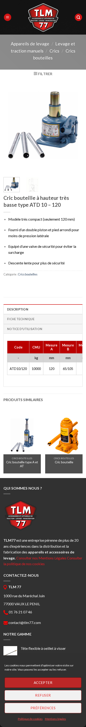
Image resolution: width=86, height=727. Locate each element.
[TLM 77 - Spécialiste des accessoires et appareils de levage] (43, 17)
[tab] (43, 309)
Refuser (43, 695)
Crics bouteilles (27, 274)
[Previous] (11, 126)
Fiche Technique (20, 319)
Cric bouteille (64, 462)
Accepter (43, 682)
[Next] (75, 126)
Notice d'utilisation (24, 329)
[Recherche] (78, 17)
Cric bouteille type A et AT (22, 464)
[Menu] (7, 17)
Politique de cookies (30, 719)
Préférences (43, 708)
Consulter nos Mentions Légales (41, 558)
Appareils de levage (30, 43)
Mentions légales (55, 719)
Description (17, 309)
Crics (54, 50)
